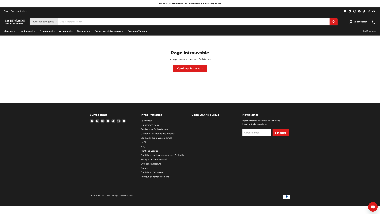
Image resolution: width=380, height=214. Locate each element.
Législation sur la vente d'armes (156, 137)
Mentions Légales (149, 150)
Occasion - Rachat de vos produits (158, 133)
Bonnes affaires (136, 31)
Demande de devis (19, 11)
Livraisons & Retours (151, 163)
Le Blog (144, 142)
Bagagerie (83, 31)
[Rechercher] (334, 21)
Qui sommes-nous (150, 124)
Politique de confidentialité (154, 159)
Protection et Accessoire (108, 31)
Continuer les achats (190, 68)
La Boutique (369, 31)
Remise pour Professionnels (154, 129)
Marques (9, 31)
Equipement (46, 31)
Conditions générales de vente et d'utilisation (163, 155)
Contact (144, 168)
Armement (65, 31)
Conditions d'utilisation (152, 172)
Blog (6, 11)
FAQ (143, 146)
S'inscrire (280, 132)
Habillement (27, 31)
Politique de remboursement (155, 176)
